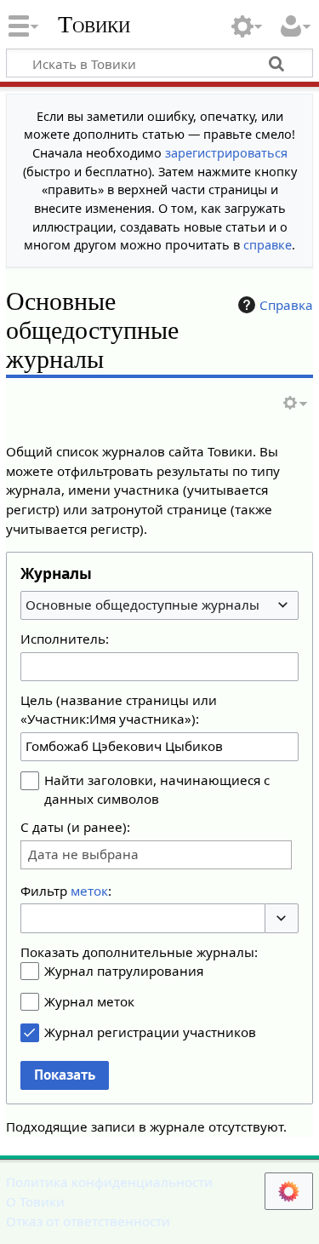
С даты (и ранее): (75, 826)
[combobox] (159, 605)
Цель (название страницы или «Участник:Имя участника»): (118, 709)
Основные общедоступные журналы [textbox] (142, 604)
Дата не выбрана (83, 854)
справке (267, 245)
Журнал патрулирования (123, 970)
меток (89, 890)
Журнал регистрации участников (150, 1031)
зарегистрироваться (226, 153)
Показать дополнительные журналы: (139, 951)
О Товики (35, 1201)
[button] (282, 918)
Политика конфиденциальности (109, 1181)
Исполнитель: (64, 638)
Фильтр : (65, 890)
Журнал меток (89, 1001)
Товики (94, 25)
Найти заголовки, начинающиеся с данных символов (157, 789)
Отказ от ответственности (88, 1221)
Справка (286, 304)
